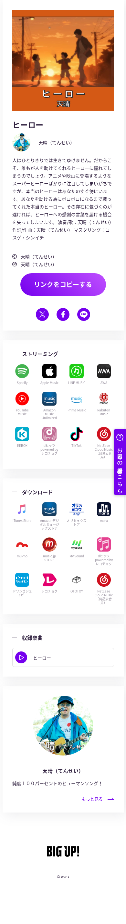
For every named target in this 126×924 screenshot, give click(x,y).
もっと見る (92, 799)
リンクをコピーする (63, 284)
